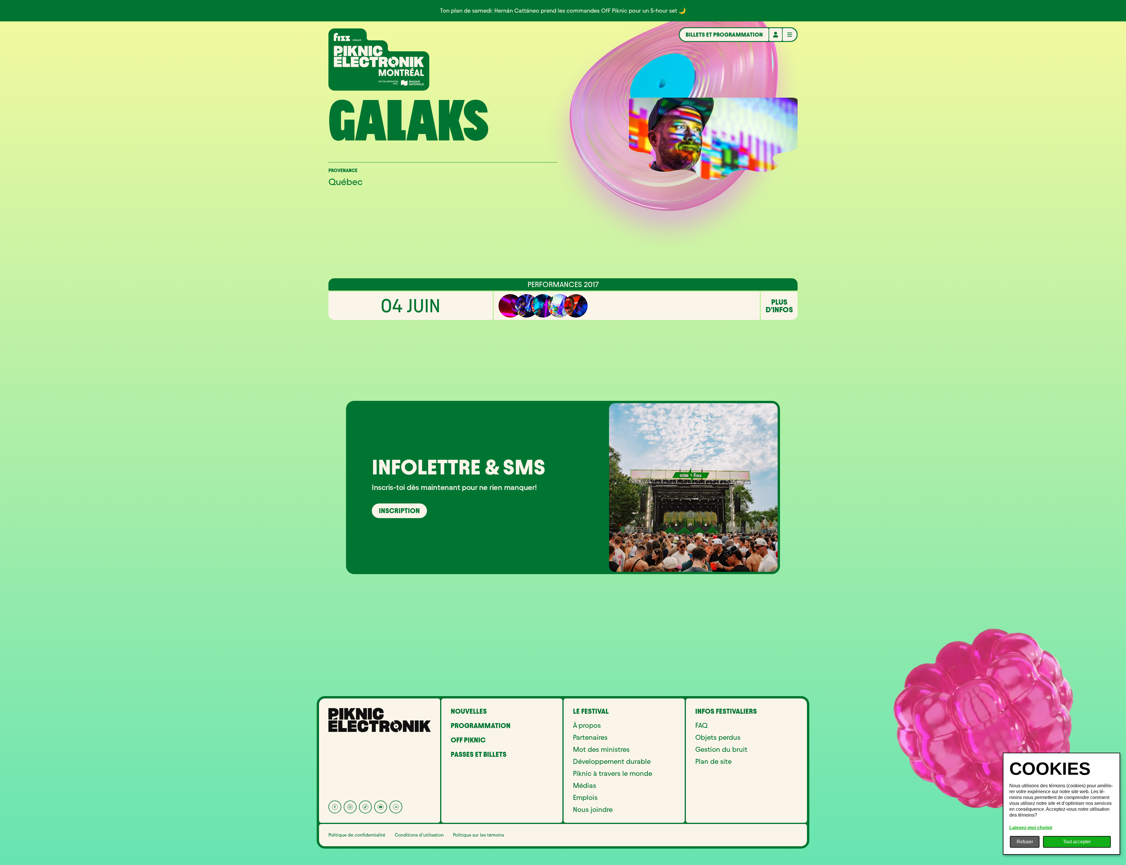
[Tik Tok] (365, 806)
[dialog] (1061, 804)
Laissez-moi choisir (1030, 827)
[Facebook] (334, 806)
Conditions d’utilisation (419, 834)
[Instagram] (350, 806)
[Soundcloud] (395, 806)
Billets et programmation (724, 34)
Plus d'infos (779, 305)
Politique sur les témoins (478, 834)
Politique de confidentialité (356, 834)
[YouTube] (380, 806)
